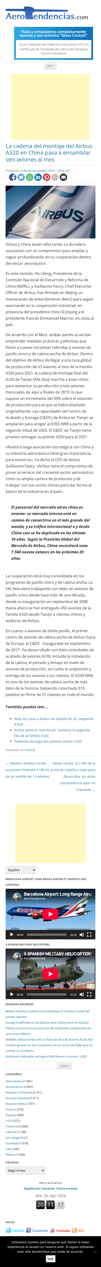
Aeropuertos (14, 1087)
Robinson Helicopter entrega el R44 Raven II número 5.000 (46, 1056)
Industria (12, 1126)
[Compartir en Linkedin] (38, 179)
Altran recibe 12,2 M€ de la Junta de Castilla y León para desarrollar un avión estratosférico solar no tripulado (72, 776)
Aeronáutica (14, 1081)
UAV (9, 1149)
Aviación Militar (16, 1104)
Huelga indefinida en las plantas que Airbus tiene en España (47, 1022)
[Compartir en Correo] (63, 179)
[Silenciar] (81, 934)
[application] (50, 914)
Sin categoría (14, 1137)
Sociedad (12, 1143)
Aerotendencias (47, 15)
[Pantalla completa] (89, 934)
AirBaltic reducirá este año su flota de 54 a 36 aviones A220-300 (49, 1039)
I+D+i (9, 1120)
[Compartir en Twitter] (21, 179)
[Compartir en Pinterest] (47, 179)
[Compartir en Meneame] (55, 179)
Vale (50, 1259)
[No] (95, 1251)
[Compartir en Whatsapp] (30, 179)
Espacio (11, 1115)
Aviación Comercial (19, 1092)
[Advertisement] (50, 107)
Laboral (29, 750)
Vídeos (10, 1154)
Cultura (11, 1109)
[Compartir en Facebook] (13, 179)
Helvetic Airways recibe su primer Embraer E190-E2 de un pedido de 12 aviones (27, 770)
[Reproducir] (11, 934)
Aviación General (17, 1098)
